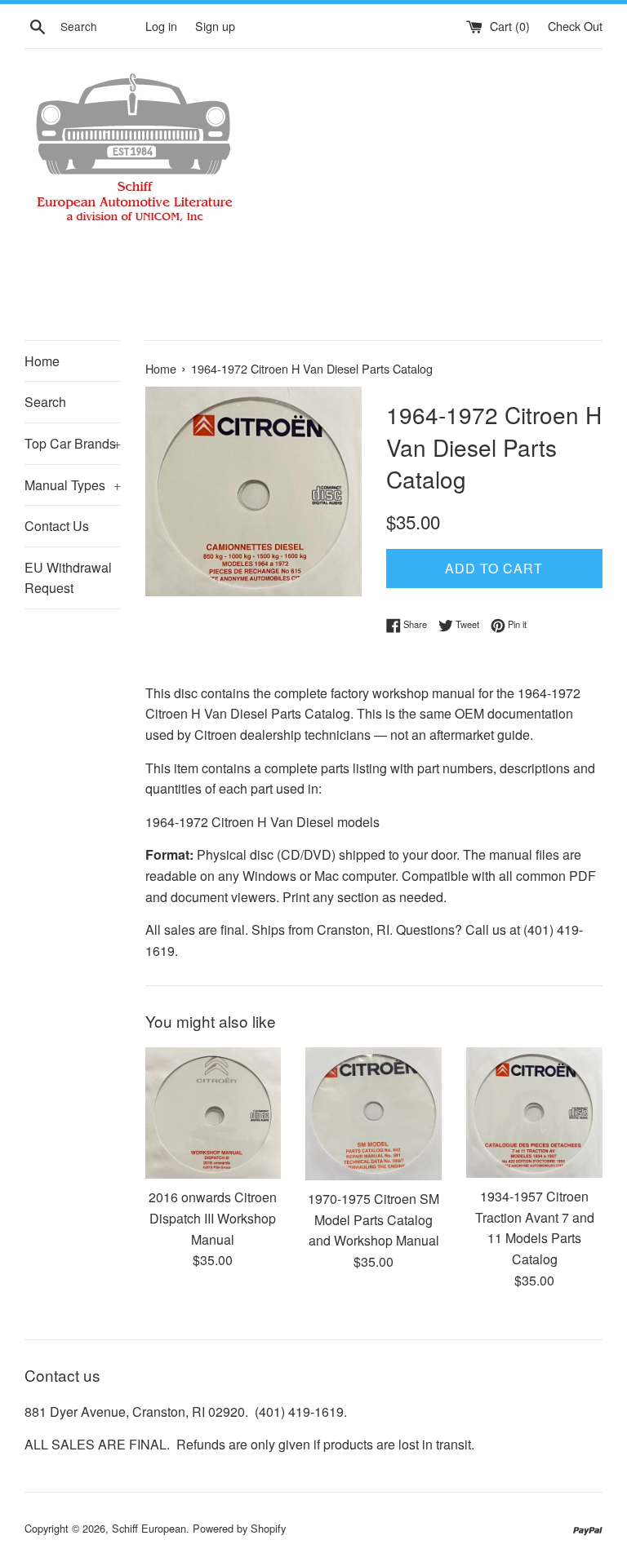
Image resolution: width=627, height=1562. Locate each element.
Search (45, 401)
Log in (161, 25)
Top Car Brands (72, 443)
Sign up (215, 25)
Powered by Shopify (239, 1528)
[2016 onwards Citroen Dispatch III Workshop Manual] (213, 1113)
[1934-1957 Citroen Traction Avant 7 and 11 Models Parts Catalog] (534, 1113)
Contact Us (56, 525)
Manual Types (72, 485)
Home (42, 361)
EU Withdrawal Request (68, 578)
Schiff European (149, 1528)
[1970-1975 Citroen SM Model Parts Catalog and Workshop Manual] (373, 1113)
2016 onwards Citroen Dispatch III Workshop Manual (213, 1218)
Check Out (575, 25)
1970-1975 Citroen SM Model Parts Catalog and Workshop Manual (373, 1219)
